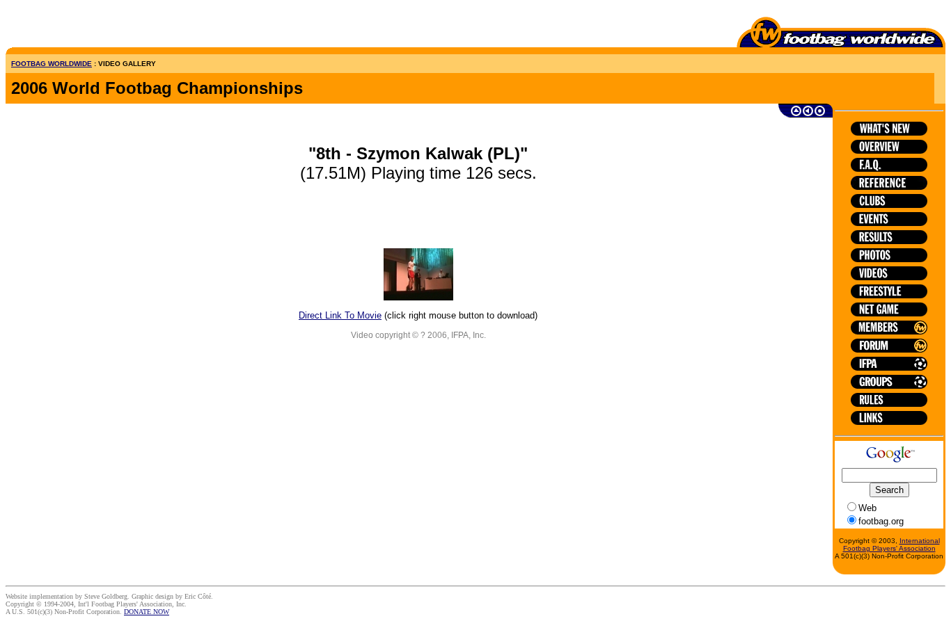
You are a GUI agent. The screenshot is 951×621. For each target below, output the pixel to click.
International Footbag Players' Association (891, 544)
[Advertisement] (87, 26)
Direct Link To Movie (340, 315)
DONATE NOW (146, 611)
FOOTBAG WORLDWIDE (51, 63)
